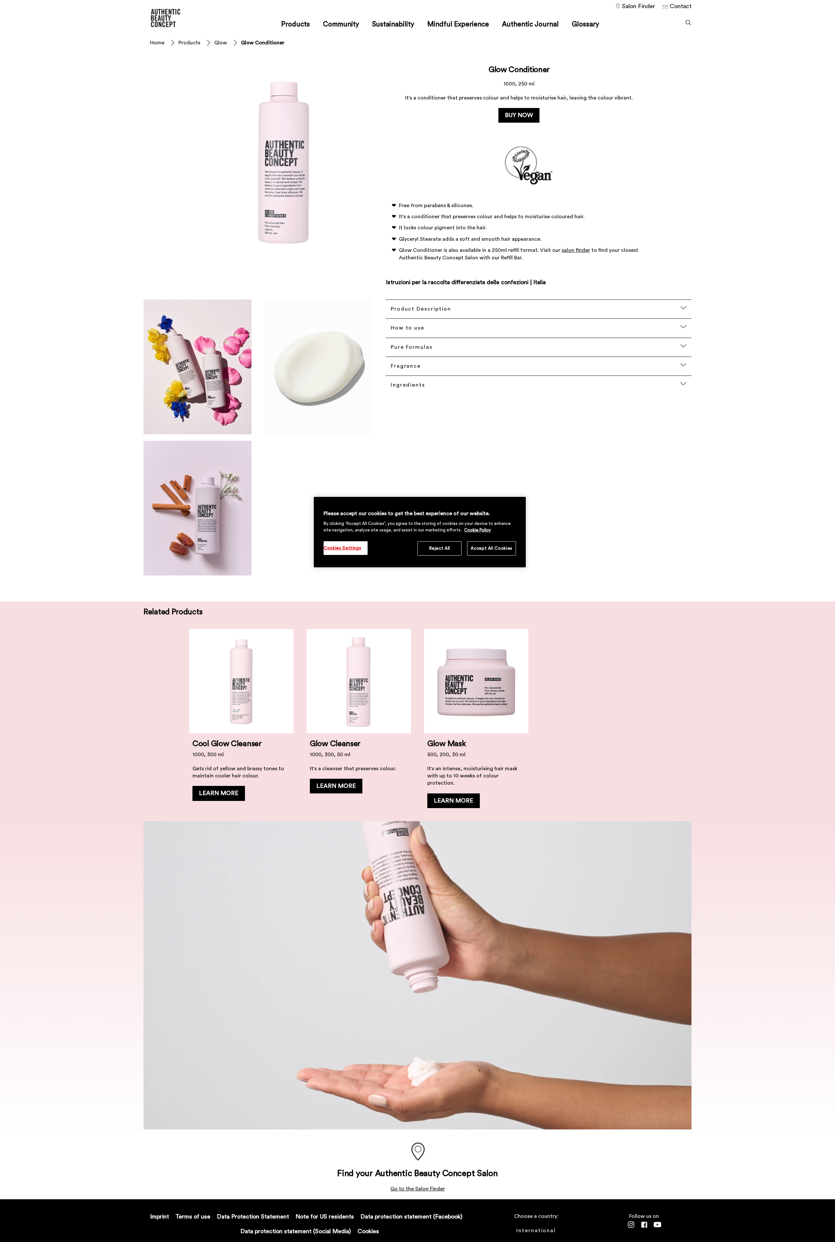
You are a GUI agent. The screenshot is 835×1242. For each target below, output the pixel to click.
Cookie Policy (477, 530)
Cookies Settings (342, 548)
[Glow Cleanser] (359, 722)
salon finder (576, 250)
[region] (420, 532)
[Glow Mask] (476, 722)
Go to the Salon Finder (417, 1188)
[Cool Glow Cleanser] (241, 722)
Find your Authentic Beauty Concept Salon (417, 1173)
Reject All (439, 548)
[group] (417, 722)
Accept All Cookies (491, 548)
